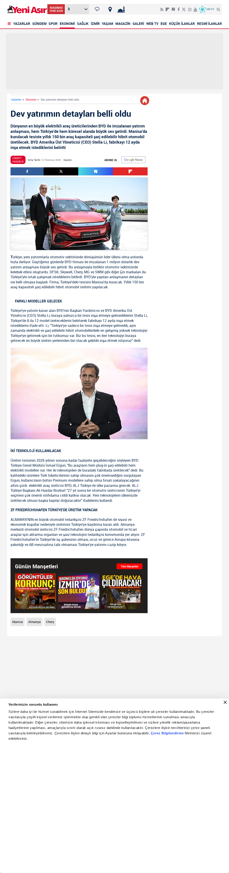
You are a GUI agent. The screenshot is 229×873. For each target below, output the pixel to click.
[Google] (133, 159)
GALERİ (138, 23)
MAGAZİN (122, 23)
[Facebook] (178, 7)
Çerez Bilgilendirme (168, 733)
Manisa (98, 282)
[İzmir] (97, 9)
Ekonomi (31, 99)
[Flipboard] (167, 7)
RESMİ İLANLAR (209, 23)
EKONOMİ (67, 23)
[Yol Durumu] (110, 9)
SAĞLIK (83, 23)
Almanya (34, 622)
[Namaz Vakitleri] (128, 9)
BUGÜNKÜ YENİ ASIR (56, 9)
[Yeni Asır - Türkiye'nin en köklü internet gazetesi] (27, 9)
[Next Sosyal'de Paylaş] (173, 7)
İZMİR (95, 23)
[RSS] (161, 7)
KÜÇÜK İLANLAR (182, 23)
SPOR (53, 23)
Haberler (16, 99)
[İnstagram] (189, 7)
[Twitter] (184, 7)
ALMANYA (19, 519)
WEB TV (152, 23)
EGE (164, 23)
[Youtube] (195, 7)
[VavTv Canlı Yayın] (206, 9)
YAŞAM (107, 23)
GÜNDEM (39, 23)
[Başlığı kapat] (225, 702)
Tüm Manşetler (129, 566)
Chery (78, 271)
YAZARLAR (21, 23)
